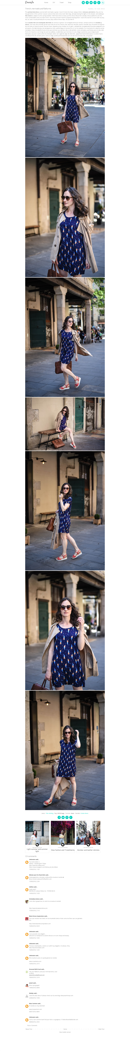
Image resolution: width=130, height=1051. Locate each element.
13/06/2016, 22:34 (34, 881)
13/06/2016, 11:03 (34, 869)
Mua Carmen (33, 1003)
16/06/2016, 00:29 (34, 926)
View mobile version (65, 1032)
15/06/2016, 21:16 (34, 910)
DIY (54, 2)
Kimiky (31, 993)
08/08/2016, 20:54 (34, 1022)
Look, (33, 847)
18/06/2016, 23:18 (34, 977)
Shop (69, 2)
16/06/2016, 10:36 (34, 938)
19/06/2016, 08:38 (34, 987)
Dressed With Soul (35, 969)
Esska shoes (84, 813)
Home (46, 2)
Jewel (31, 983)
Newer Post (29, 1029)
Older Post (101, 1029)
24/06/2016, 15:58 (34, 998)
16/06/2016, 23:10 (34, 963)
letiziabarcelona (34, 899)
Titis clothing (49, 813)
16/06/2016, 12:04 (34, 950)
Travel (61, 2)
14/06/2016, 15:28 (34, 893)
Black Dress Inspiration (36, 916)
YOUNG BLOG (51, 891)
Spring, (36, 847)
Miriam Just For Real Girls (37, 875)
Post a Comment (32, 1025)
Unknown (32, 859)
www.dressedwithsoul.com (36, 975)
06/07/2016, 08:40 (34, 1011)
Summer (40, 847)
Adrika (31, 887)
